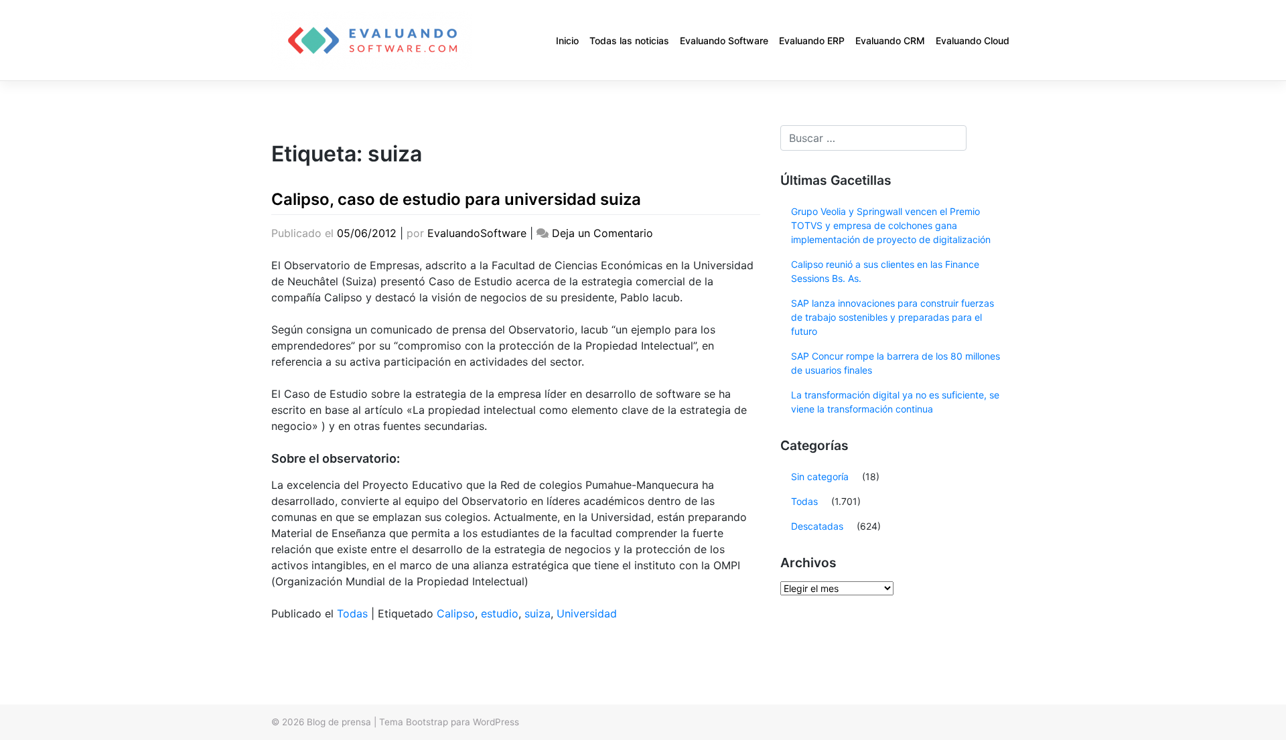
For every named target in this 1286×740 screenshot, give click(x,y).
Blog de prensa (339, 722)
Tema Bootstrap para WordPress (449, 722)
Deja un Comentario (602, 233)
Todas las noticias (629, 40)
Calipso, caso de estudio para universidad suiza (456, 199)
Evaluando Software (724, 40)
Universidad (587, 613)
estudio (499, 613)
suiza (537, 613)
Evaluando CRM (890, 40)
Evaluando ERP (812, 40)
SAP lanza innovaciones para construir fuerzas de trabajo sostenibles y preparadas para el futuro (892, 317)
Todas (352, 613)
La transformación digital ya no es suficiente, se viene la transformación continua (895, 402)
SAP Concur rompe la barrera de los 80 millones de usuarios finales (895, 363)
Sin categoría (820, 476)
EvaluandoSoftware (476, 233)
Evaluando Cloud (972, 40)
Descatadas (817, 526)
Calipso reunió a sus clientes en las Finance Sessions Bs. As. (885, 271)
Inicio (567, 40)
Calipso (456, 613)
